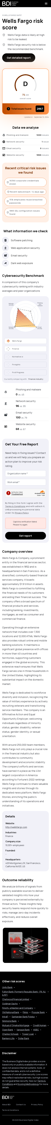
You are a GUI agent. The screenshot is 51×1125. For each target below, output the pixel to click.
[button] (25, 349)
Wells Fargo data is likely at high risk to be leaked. (26, 37)
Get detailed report (19, 57)
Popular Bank (38, 1012)
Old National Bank (10, 1012)
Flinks (25, 1012)
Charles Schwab (10, 1034)
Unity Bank (7, 987)
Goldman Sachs (10, 1003)
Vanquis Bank (23, 1029)
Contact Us (21, 1104)
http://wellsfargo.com (16, 827)
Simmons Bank (9, 1021)
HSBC (36, 1029)
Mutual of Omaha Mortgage (15, 1025)
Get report (25, 535)
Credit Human (39, 1025)
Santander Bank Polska (23, 1016)
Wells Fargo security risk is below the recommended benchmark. (27, 47)
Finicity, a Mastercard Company (17, 1007)
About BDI (6, 1104)
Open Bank (7, 1029)
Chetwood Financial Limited (15, 999)
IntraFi (5, 1016)
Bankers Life (8, 1038)
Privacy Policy (22, 513)
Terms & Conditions (15, 506)
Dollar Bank (23, 1038)
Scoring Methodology (28, 1084)
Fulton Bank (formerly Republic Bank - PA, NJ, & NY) (24, 993)
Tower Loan (28, 1034)
